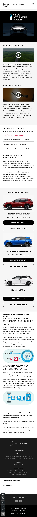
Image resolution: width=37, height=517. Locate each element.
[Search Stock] (3, 498)
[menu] (33, 4)
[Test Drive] (3, 506)
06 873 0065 (18, 464)
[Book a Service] (3, 494)
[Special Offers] (3, 502)
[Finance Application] (3, 510)
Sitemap (23, 510)
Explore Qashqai (18, 260)
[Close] (3, 514)
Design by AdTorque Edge (18, 513)
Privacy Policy (15, 510)
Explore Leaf (18, 299)
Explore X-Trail (18, 223)
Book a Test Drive (18, 229)
